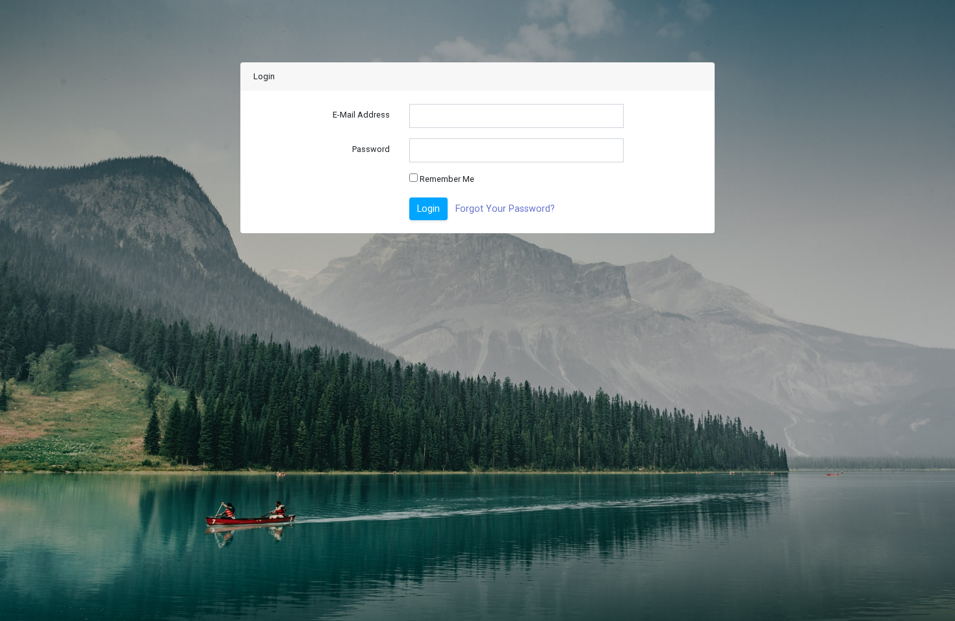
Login (428, 208)
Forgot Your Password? (505, 208)
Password (371, 149)
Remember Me (446, 179)
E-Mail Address (361, 115)
